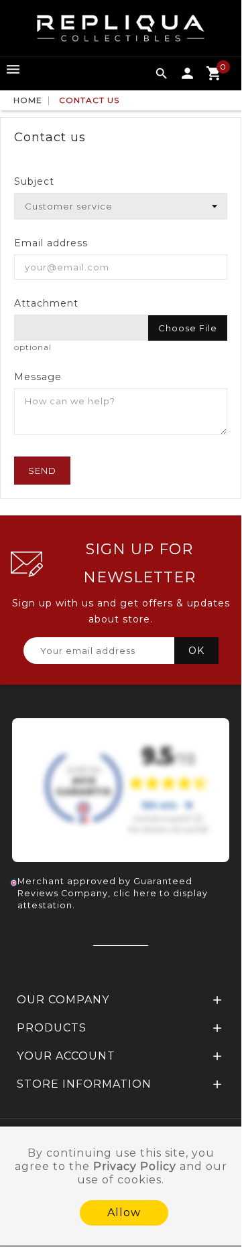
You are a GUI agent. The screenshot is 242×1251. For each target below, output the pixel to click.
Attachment (46, 303)
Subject (34, 181)
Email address (51, 243)
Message (38, 377)
